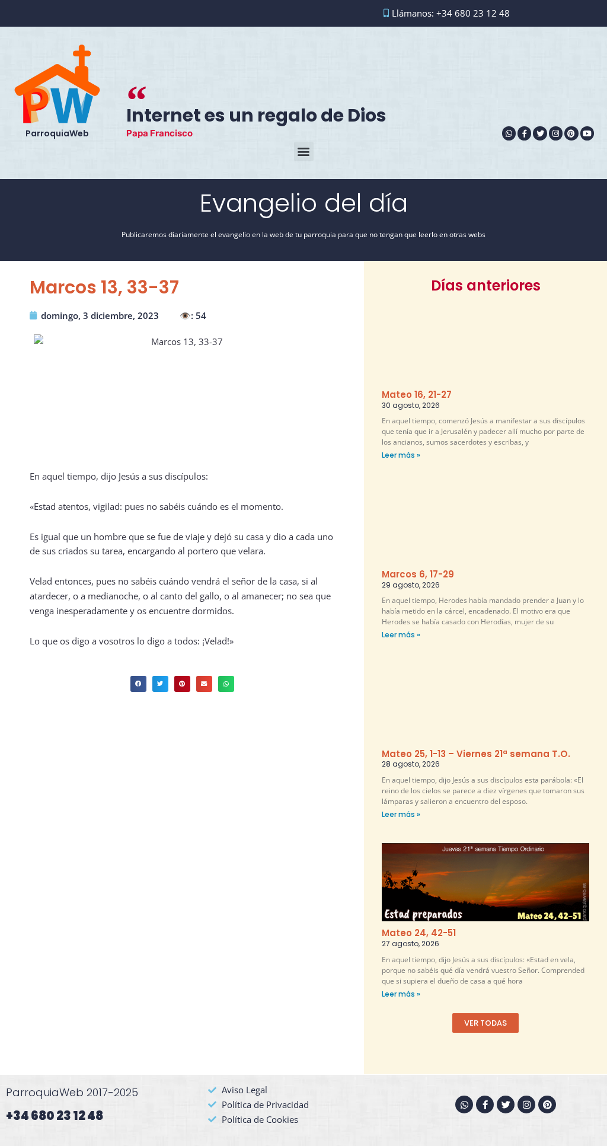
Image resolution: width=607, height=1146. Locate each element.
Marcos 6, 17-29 (418, 574)
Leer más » (401, 455)
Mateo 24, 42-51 (419, 933)
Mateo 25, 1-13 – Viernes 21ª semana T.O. (476, 754)
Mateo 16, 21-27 (417, 394)
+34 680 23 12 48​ (54, 1115)
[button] (304, 151)
